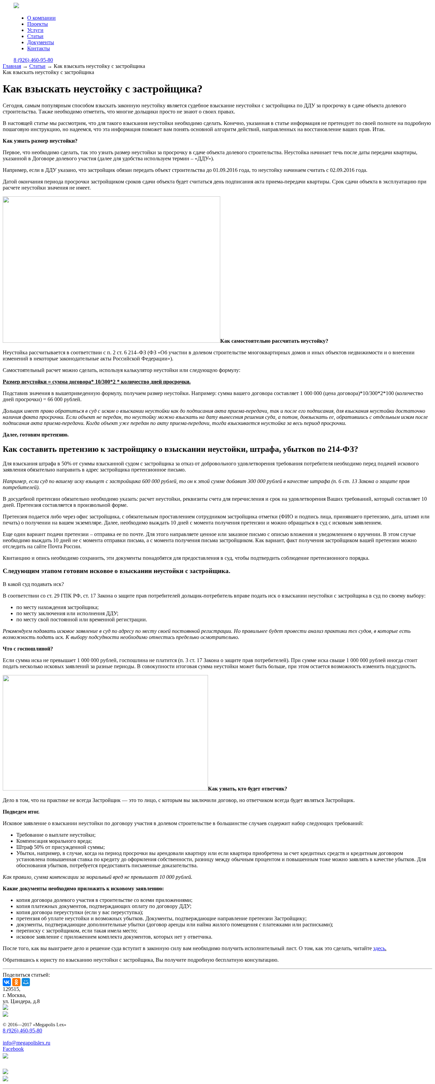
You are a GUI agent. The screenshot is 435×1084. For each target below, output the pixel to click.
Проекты (37, 24)
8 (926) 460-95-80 (33, 60)
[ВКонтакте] (7, 982)
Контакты (38, 48)
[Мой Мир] (26, 982)
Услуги (35, 30)
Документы (40, 42)
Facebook (13, 1049)
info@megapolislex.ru (26, 1043)
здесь (379, 948)
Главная (12, 66)
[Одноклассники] (16, 982)
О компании (41, 18)
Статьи (35, 36)
